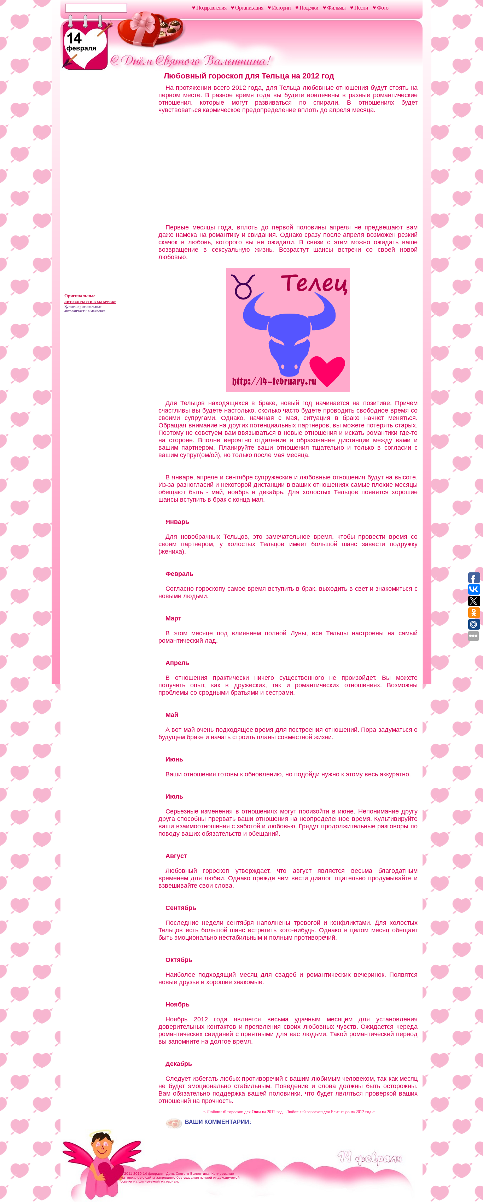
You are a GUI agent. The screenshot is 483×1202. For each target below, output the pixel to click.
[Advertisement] (108, 183)
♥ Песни (359, 7)
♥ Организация (247, 7)
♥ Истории (279, 7)
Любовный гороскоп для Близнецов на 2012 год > (330, 1111)
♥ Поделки (306, 7)
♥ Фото (380, 7)
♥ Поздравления (209, 7)
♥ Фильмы (334, 7)
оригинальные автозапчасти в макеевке (84, 308)
